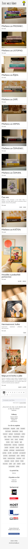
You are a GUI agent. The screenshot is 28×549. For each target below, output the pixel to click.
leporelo (16, 442)
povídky (4, 453)
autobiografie (6, 428)
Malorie (14, 473)
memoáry (15, 444)
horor (12, 439)
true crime (5, 463)
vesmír (23, 463)
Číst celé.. (4, 28)
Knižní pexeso (14, 421)
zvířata (17, 466)
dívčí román (8, 431)
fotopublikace (16, 436)
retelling (23, 455)
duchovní (5, 434)
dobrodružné (15, 431)
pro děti (19, 281)
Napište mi (14, 419)
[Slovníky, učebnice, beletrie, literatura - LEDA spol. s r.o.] (14, 512)
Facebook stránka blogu (14, 537)
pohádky (6, 450)
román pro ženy (11, 458)
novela (17, 447)
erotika (23, 434)
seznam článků (23, 402)
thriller (22, 461)
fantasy (9, 436)
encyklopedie (17, 434)
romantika (18, 458)
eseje (5, 436)
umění (10, 463)
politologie (11, 450)
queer (18, 455)
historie (22, 436)
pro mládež (15, 453)
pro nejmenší (22, 453)
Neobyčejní (14, 481)
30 (4, 394)
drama (21, 431)
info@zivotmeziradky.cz (14, 533)
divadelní (23, 428)
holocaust (7, 439)
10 (23, 392)
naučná (19, 387)
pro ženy (5, 455)
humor (16, 439)
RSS (16, 544)
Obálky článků (14, 418)
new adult (12, 447)
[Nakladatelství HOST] (14, 505)
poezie (21, 447)
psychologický (12, 455)
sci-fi (24, 458)
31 (7, 394)
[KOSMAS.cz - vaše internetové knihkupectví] (14, 499)
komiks (7, 442)
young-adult (11, 466)
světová (24, 281)
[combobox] (14, 400)
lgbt (21, 442)
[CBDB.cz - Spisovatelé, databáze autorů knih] (14, 523)
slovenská (7, 461)
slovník (12, 461)
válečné (18, 463)
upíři (14, 463)
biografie (13, 428)
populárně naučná (20, 450)
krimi (12, 442)
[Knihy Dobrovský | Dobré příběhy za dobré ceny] (14, 492)
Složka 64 (14, 480)
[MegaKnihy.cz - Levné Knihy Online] (14, 518)
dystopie (11, 434)
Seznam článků (14, 416)
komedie (21, 439)
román (24, 207)
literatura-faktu (7, 444)
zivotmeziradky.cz (14, 546)
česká (20, 207)
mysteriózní (21, 444)
